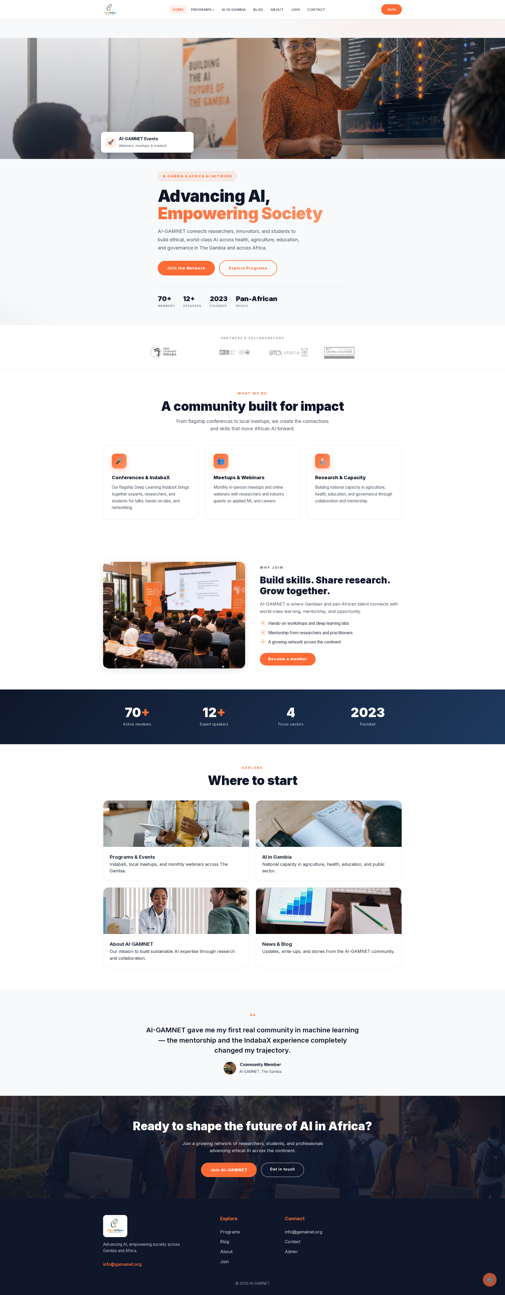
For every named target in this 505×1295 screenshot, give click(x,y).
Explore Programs (248, 268)
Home (178, 10)
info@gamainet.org (122, 1264)
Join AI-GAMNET (229, 1170)
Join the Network (186, 268)
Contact (316, 10)
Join (295, 10)
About (277, 10)
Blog (258, 10)
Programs (202, 10)
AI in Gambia (234, 10)
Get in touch (282, 1169)
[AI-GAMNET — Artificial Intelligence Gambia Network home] (110, 9)
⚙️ (489, 1280)
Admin (291, 1251)
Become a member (287, 659)
